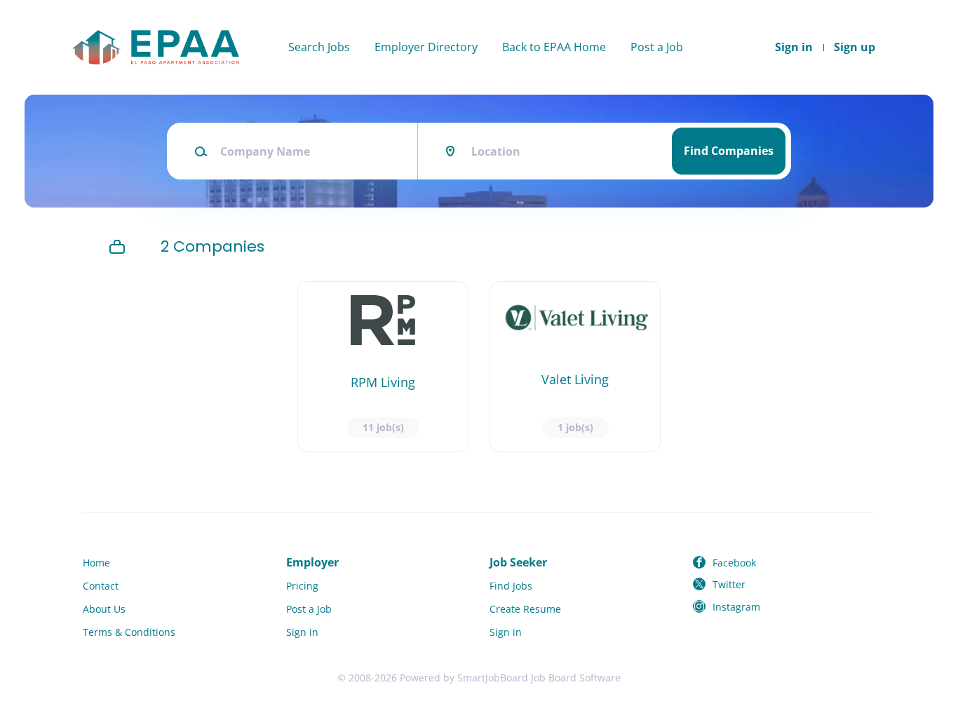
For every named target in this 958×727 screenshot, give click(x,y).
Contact (101, 585)
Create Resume (525, 609)
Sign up (854, 47)
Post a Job (656, 47)
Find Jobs (511, 585)
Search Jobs (319, 47)
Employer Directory (426, 47)
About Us (104, 609)
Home (96, 562)
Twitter (729, 584)
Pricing (302, 585)
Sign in (794, 47)
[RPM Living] (382, 366)
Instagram (736, 606)
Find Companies (729, 150)
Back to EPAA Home (554, 47)
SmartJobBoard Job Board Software (539, 677)
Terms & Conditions (129, 632)
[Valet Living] (575, 366)
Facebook (734, 562)
